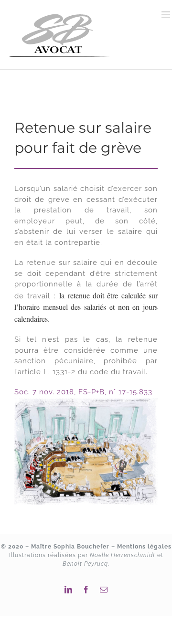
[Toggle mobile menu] (166, 15)
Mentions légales (144, 546)
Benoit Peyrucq (85, 563)
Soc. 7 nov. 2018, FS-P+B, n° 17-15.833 (83, 392)
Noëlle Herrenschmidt (122, 555)
